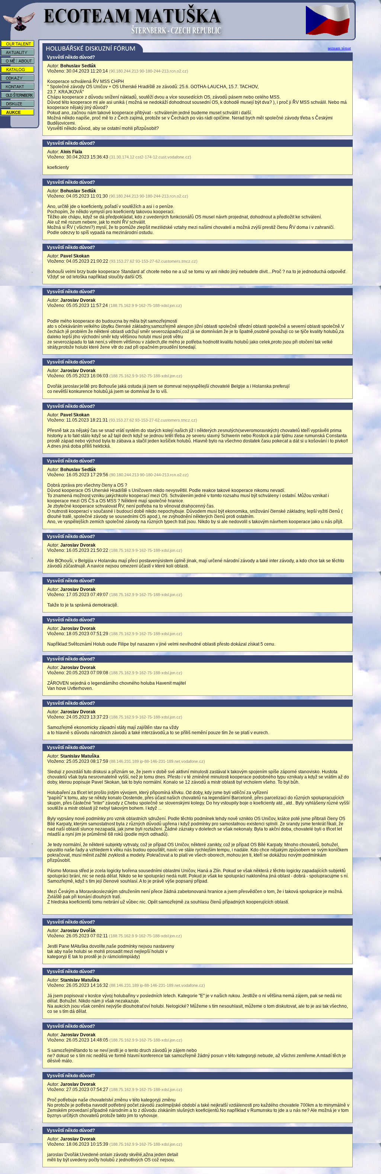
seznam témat (339, 48)
